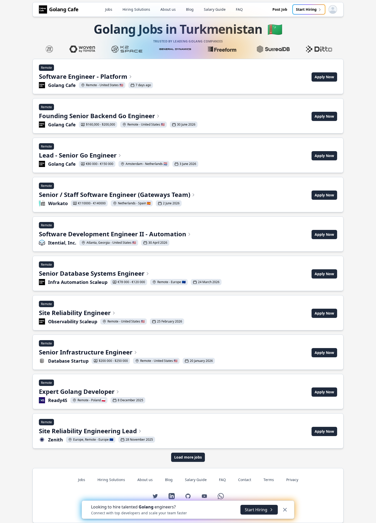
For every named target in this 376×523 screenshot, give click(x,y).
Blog (190, 9)
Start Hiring (306, 9)
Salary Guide (215, 9)
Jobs (108, 9)
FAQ (239, 9)
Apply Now (324, 76)
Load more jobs (188, 457)
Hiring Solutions (136, 9)
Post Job (279, 9)
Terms (268, 479)
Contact (244, 479)
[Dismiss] (285, 510)
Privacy (292, 479)
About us (168, 9)
